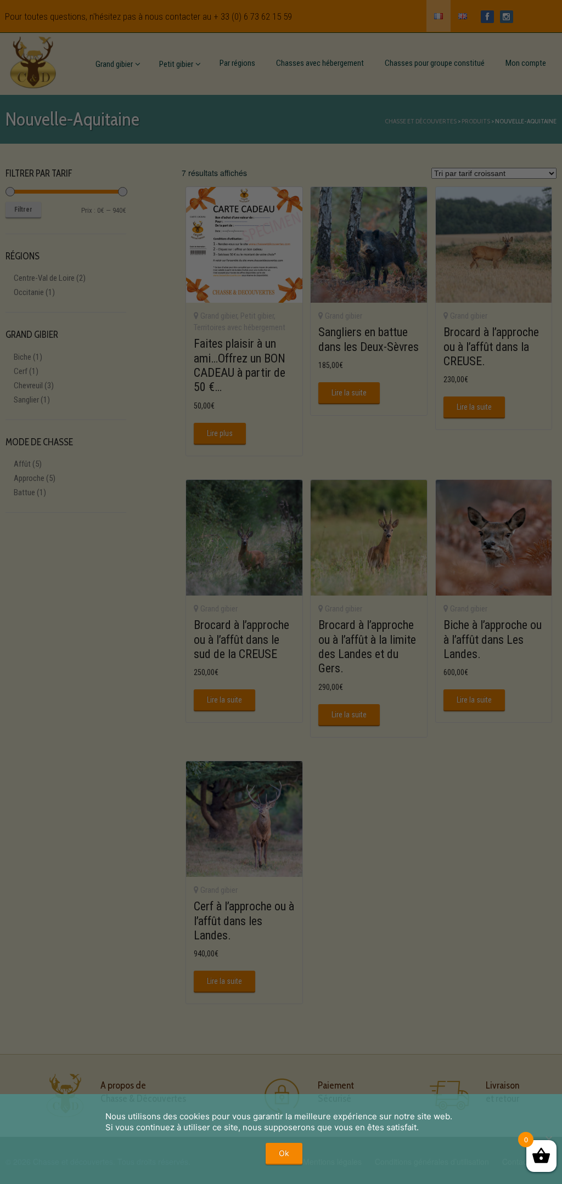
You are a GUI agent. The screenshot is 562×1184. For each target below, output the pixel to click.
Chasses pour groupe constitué (435, 63)
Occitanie (29, 292)
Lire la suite (349, 392)
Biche (22, 357)
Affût (22, 464)
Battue (24, 492)
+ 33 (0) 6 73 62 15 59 (252, 16)
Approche (29, 478)
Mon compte (525, 63)
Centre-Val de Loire (44, 278)
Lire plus (220, 433)
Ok (284, 1153)
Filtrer (23, 209)
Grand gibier (114, 64)
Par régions (237, 63)
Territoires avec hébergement (239, 327)
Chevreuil (28, 385)
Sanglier (26, 400)
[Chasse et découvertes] (32, 60)
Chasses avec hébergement (320, 63)
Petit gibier (176, 64)
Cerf (20, 371)
